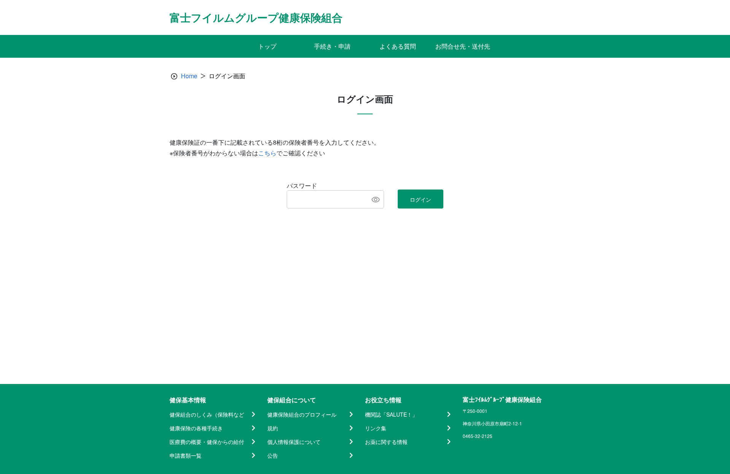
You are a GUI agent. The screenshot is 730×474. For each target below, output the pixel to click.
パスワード (302, 185)
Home (189, 75)
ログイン (420, 199)
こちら (267, 153)
